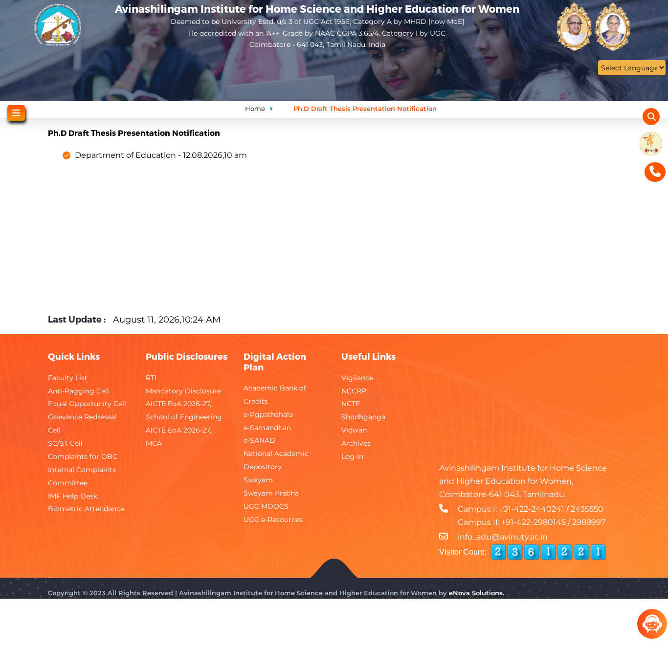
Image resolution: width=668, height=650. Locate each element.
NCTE (350, 403)
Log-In (352, 456)
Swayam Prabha (271, 493)
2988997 (588, 522)
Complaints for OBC (82, 456)
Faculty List (68, 377)
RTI (151, 377)
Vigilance (357, 377)
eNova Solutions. (476, 593)
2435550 (587, 509)
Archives (356, 443)
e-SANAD (259, 440)
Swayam (258, 480)
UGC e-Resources (273, 519)
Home (255, 108)
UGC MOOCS (266, 506)
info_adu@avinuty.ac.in (503, 537)
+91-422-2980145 (533, 522)
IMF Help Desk (72, 496)
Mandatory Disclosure (183, 391)
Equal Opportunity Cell (87, 403)
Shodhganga (363, 416)
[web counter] (548, 552)
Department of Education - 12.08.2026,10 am (161, 155)
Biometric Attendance (86, 508)
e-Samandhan (267, 427)
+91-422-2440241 (531, 509)
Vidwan (354, 430)
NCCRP (353, 391)
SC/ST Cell (65, 443)
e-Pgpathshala (268, 414)
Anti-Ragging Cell (78, 391)
